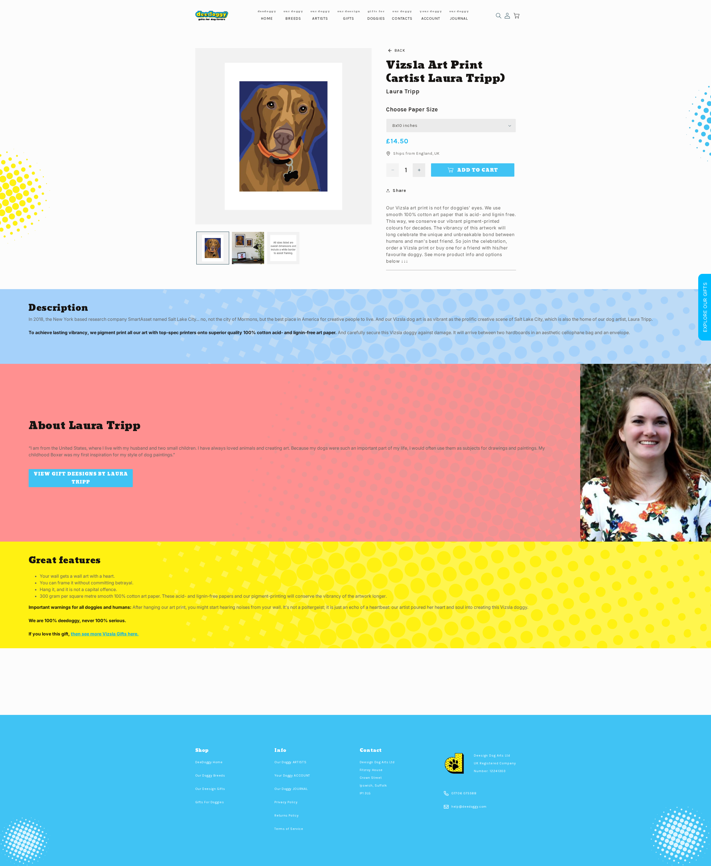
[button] (499, 16)
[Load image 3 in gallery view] (283, 248)
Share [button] (399, 190)
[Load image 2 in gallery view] (248, 248)
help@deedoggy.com (469, 807)
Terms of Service (288, 829)
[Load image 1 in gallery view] (213, 248)
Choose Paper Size (412, 109)
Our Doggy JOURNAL (290, 789)
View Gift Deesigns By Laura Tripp (81, 478)
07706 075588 (464, 793)
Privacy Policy (285, 802)
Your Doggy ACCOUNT (292, 775)
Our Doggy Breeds (210, 775)
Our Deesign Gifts (210, 789)
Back (399, 50)
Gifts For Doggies (209, 802)
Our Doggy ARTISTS (290, 762)
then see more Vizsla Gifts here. (105, 634)
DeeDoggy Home (209, 762)
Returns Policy (286, 815)
